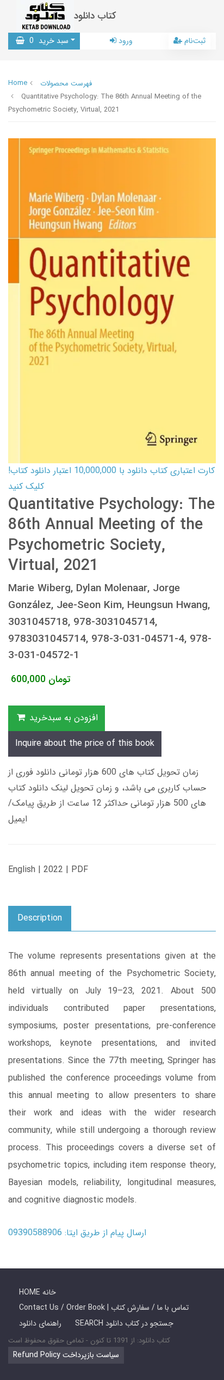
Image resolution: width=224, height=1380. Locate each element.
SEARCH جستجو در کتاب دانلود (124, 1323)
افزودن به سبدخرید (62, 718)
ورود (124, 41)
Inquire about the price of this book (84, 743)
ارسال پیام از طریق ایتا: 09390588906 (77, 1233)
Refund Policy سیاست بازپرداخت (66, 1355)
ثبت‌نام (194, 41)
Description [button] (39, 918)
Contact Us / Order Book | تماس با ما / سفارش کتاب (104, 1308)
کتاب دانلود (95, 16)
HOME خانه (37, 1292)
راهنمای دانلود (40, 1323)
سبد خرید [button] (46, 41)
